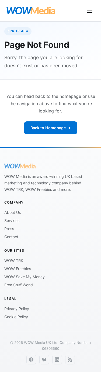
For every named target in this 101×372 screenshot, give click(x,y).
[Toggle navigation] (90, 10)
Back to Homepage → (50, 127)
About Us (12, 212)
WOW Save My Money (24, 276)
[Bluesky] (44, 359)
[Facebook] (31, 359)
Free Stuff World (18, 285)
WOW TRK (13, 260)
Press (9, 228)
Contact (11, 236)
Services (11, 220)
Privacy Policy (16, 308)
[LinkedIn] (57, 359)
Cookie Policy (16, 316)
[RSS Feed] (70, 359)
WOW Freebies (17, 268)
